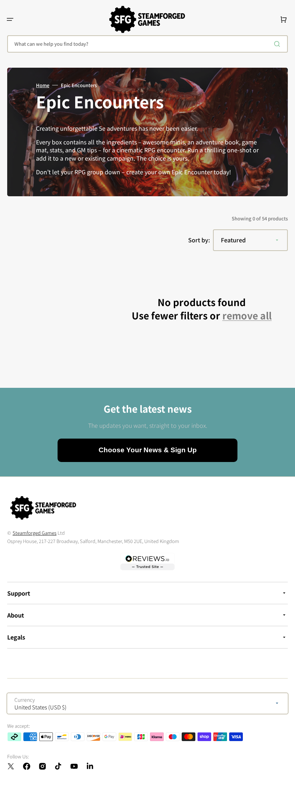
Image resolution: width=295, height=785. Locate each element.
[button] (10, 19)
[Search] (278, 44)
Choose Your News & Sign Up (148, 450)
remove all (247, 315)
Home (42, 85)
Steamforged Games (34, 532)
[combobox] (147, 44)
